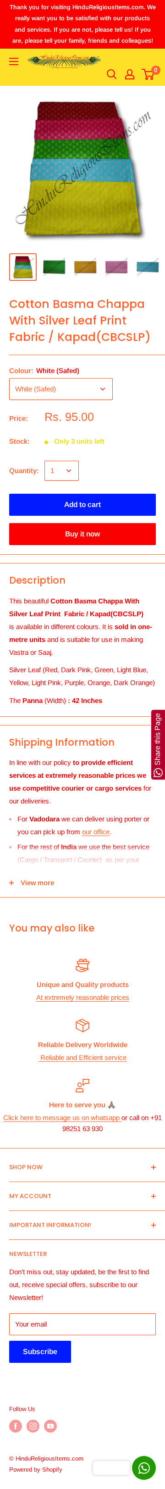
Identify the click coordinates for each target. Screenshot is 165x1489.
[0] (148, 74)
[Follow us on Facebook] (15, 1426)
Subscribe (40, 1351)
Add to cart (82, 504)
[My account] (129, 74)
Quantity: (24, 470)
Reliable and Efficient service (82, 1057)
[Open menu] (13, 61)
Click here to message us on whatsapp (62, 1117)
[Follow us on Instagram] (33, 1426)
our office (96, 832)
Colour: (44, 370)
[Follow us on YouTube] (50, 1426)
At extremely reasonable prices (82, 997)
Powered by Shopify (35, 1469)
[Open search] (112, 74)
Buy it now (82, 534)
